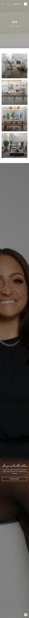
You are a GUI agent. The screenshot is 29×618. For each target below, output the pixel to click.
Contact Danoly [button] (14, 479)
